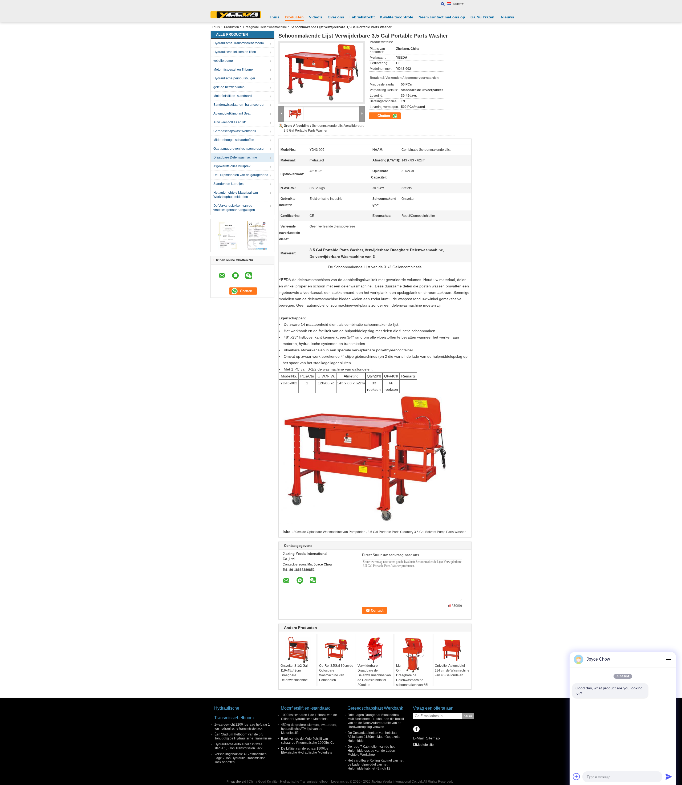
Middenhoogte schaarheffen (233, 140)
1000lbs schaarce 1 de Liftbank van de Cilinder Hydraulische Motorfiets (309, 717)
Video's (315, 17)
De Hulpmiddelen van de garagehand (240, 175)
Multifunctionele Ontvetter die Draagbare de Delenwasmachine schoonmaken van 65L (412, 675)
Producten (294, 17)
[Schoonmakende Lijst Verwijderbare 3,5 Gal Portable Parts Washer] (321, 72)
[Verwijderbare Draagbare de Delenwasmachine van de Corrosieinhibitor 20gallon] (374, 650)
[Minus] (668, 659)
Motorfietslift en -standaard (232, 96)
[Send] (668, 776)
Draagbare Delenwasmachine (265, 27)
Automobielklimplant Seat (231, 113)
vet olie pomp (223, 61)
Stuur (468, 716)
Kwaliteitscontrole (396, 17)
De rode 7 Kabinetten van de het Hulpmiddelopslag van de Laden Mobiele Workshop (371, 750)
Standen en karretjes (228, 184)
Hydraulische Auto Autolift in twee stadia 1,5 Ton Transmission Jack (238, 746)
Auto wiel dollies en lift (229, 122)
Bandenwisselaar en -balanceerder (239, 105)
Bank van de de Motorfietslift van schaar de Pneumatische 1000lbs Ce (308, 741)
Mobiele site (425, 745)
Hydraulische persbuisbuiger (234, 78)
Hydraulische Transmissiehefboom (238, 43)
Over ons (336, 17)
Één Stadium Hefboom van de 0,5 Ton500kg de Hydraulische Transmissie (243, 736)
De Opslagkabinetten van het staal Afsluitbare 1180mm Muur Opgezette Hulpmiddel (374, 737)
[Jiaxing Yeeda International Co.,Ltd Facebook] (416, 730)
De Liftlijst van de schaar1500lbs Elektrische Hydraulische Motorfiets (306, 750)
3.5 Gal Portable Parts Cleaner (390, 532)
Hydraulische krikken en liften (234, 52)
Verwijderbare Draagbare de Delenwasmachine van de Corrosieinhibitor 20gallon (374, 675)
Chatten (384, 116)
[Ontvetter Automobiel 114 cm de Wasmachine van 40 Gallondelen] (452, 650)
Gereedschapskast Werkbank (234, 131)
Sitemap (433, 738)
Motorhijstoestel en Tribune (233, 69)
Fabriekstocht (362, 17)
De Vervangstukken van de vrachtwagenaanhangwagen (234, 208)
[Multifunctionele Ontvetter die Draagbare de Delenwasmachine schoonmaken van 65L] (413, 655)
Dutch (457, 4)
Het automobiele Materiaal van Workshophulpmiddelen (235, 195)
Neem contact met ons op (442, 17)
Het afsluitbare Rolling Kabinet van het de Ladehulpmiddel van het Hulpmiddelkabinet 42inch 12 (375, 764)
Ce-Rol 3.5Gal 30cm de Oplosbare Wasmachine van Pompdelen (336, 673)
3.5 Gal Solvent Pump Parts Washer (440, 532)
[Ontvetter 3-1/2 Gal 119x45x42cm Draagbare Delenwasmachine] (297, 650)
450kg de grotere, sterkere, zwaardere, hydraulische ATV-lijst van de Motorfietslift (309, 729)
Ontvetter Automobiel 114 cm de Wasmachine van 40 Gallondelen (452, 670)
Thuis (274, 17)
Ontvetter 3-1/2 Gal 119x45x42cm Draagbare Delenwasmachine (294, 673)
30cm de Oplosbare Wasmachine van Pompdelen (330, 532)
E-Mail (418, 738)
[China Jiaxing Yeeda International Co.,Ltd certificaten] (227, 235)
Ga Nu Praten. (483, 17)
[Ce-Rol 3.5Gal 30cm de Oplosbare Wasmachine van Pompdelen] (336, 650)
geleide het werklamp (229, 87)
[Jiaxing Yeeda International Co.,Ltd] (236, 15)
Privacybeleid (236, 781)
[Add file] (576, 776)
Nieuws (507, 17)
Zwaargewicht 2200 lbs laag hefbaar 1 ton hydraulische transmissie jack (242, 726)
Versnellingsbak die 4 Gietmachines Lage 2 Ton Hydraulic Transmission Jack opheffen (240, 758)
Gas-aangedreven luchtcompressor (239, 149)
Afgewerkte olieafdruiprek (231, 166)
